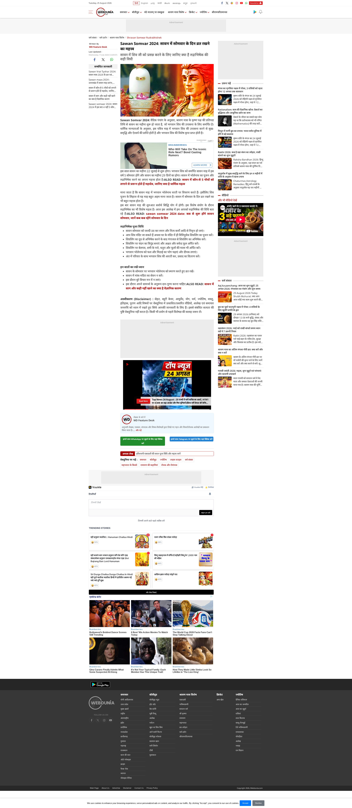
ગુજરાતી (193, 3)
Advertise (116, 788)
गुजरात (123, 741)
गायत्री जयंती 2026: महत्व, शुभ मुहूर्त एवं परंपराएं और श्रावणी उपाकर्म (239, 372)
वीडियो (225, 195)
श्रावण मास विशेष (176, 12)
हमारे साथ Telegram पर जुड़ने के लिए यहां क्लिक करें (191, 439)
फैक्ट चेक (124, 768)
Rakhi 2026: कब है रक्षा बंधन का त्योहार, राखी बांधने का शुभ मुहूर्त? (239, 154)
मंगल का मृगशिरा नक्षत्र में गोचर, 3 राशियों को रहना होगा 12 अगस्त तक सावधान (240, 90)
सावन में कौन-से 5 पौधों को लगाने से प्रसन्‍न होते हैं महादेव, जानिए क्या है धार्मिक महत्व (102, 89)
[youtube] (241, 3)
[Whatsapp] (246, 3)
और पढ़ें (138, 430)
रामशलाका (240, 732)
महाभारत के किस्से (129, 465)
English (144, 3)
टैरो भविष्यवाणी (242, 727)
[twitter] (227, 3)
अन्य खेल (220, 699)
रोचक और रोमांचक (169, 465)
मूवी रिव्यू (152, 713)
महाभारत (182, 722)
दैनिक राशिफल (241, 699)
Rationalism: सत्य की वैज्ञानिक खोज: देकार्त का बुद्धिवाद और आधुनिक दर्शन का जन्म (240, 111)
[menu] (91, 12)
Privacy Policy (152, 788)
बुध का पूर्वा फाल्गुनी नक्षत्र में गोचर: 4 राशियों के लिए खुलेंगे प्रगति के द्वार (239, 308)
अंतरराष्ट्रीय (125, 718)
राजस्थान (124, 750)
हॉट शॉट (152, 704)
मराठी (160, 3)
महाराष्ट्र (123, 745)
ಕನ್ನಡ (185, 3)
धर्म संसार (227, 280)
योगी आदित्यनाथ (127, 699)
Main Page (94, 788)
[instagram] (237, 3)
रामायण (182, 718)
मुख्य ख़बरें (125, 708)
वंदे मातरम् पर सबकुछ (154, 12)
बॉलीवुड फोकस (155, 736)
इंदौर (122, 722)
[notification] (260, 12)
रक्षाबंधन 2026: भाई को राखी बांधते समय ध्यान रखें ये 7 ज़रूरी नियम (239, 330)
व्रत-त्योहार (183, 727)
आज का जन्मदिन (242, 704)
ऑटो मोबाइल (126, 759)
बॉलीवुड (135, 12)
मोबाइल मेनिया (126, 778)
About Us (105, 788)
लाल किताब (240, 718)
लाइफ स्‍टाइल (175, 459)
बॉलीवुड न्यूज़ (154, 699)
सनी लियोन (153, 745)
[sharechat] (232, 3)
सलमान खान (154, 741)
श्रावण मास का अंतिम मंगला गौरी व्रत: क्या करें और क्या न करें (240, 351)
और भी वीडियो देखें (227, 200)
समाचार (123, 12)
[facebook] (222, 3)
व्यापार (123, 773)
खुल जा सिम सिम (156, 727)
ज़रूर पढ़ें (226, 83)
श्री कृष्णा (182, 713)
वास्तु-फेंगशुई (240, 722)
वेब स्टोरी (152, 708)
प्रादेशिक (124, 727)
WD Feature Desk (98, 46)
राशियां (238, 713)
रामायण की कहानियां (149, 465)
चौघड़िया (239, 736)
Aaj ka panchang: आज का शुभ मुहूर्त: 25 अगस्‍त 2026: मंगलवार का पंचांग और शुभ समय (239, 287)
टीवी (151, 750)
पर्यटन (151, 722)
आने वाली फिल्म (155, 732)
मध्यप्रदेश (124, 732)
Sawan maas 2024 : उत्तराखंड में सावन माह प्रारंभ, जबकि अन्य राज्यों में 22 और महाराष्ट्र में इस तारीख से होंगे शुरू (102, 81)
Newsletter (254, 3)
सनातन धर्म (183, 708)
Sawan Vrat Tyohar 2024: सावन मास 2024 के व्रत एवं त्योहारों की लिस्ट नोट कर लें (102, 73)
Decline (258, 803)
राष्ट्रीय (123, 713)
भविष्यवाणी (183, 704)
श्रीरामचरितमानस (219, 12)
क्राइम (123, 764)
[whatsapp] (111, 59)
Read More (143, 401)
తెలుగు (167, 3)
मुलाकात (152, 754)
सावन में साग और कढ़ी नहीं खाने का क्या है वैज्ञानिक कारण (102, 97)
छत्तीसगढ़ (124, 736)
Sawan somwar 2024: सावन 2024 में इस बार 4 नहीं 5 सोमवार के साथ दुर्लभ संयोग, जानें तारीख (103, 105)
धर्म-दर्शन (103, 37)
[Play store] (255, 12)
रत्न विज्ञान (239, 750)
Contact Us (139, 788)
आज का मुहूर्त (241, 708)
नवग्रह (238, 745)
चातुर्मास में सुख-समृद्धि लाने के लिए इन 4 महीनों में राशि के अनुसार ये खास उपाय (240, 175)
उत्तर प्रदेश (124, 704)
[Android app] (100, 685)
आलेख (152, 718)
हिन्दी (136, 3)
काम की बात (125, 754)
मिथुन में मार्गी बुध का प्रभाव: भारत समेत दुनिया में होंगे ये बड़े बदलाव (240, 132)
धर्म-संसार (93, 37)
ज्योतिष (203, 12)
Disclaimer (127, 788)
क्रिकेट (192, 12)
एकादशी (182, 699)
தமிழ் (153, 3)
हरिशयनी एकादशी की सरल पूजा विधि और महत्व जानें (158, 453)
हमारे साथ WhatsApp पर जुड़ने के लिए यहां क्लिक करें (143, 441)
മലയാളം (177, 3)
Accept (245, 803)
